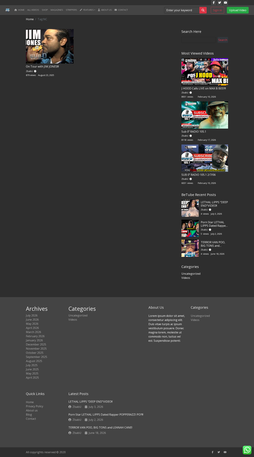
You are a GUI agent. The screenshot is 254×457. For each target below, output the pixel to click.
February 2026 (35, 336)
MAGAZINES (57, 9)
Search (222, 40)
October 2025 (34, 353)
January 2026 (34, 340)
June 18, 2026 (97, 433)
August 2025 (34, 361)
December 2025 (36, 344)
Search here (191, 31)
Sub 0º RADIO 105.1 (193, 131)
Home (21, 9)
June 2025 (32, 369)
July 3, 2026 (96, 407)
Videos (185, 278)
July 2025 (31, 365)
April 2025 (32, 377)
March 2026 (33, 332)
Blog (29, 414)
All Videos (33, 9)
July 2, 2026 (96, 420)
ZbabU (185, 92)
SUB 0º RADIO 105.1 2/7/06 (198, 175)
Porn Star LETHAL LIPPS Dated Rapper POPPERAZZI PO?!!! (214, 225)
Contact (122, 9)
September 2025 (36, 357)
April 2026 (32, 328)
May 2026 (32, 324)
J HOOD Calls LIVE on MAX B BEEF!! (203, 88)
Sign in (217, 10)
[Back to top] (10, 437)
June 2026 (32, 319)
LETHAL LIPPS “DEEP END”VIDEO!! (214, 203)
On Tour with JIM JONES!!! (42, 66)
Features (88, 9)
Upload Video (237, 10)
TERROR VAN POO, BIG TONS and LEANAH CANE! (213, 245)
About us (106, 9)
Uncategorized (190, 274)
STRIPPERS (71, 9)
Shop (45, 9)
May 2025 (32, 373)
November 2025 (36, 348)
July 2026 (31, 315)
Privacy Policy (34, 406)
